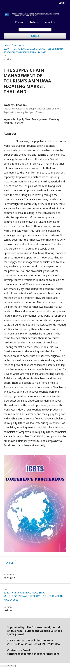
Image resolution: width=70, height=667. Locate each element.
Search (35, 36)
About (49, 22)
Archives (34, 22)
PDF (11, 562)
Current (19, 22)
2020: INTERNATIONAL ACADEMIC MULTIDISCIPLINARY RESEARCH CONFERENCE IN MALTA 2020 (33, 50)
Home (7, 45)
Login (62, 2)
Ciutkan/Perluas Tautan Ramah (7, 665)
